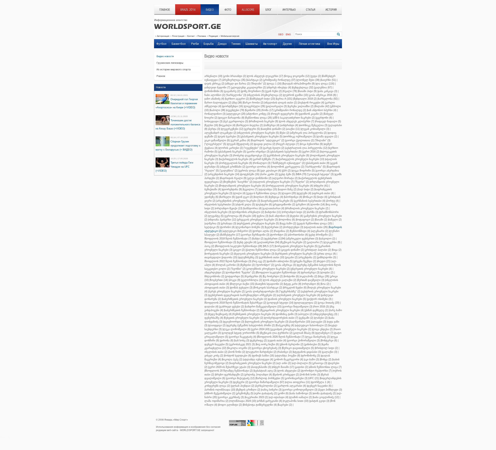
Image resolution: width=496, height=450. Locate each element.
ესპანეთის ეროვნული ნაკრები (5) (261, 136)
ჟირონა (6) (226, 340)
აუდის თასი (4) (277, 340)
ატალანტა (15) (268, 189)
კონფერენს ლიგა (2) (217, 385)
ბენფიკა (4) (276, 196)
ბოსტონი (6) (291, 276)
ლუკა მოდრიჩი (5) (303, 170)
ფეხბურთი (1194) (275, 238)
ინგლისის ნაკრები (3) (217, 212)
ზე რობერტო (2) (273, 276)
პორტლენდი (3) (293, 227)
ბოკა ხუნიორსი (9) (311, 144)
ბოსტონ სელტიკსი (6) (237, 355)
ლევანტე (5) (216, 215)
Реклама (201, 36)
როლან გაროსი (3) (227, 264)
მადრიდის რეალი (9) (233, 178)
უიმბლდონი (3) (326, 257)
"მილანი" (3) (322, 140)
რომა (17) (268, 110)
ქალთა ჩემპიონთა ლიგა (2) (263, 249)
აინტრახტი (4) (289, 125)
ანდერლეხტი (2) (214, 272)
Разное (161, 76)
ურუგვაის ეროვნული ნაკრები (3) (258, 219)
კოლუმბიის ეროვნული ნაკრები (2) (268, 268)
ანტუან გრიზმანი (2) (233, 166)
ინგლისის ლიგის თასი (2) (281, 102)
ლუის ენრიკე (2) (214, 83)
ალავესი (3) (319, 321)
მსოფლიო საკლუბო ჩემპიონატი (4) (278, 272)
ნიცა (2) (336, 249)
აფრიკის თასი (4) (323, 193)
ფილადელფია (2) (306, 302)
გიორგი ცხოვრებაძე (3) (266, 348)
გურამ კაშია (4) (240, 140)
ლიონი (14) (318, 204)
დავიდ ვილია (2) (264, 144)
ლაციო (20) (289, 193)
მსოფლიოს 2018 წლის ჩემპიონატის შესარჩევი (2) (235, 302)
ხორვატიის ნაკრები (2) (219, 253)
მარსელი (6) (227, 196)
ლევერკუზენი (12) (232, 128)
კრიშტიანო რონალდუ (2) (290, 110)
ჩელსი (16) (211, 125)
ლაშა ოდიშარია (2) (216, 400)
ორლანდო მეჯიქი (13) (228, 208)
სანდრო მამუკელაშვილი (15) (263, 306)
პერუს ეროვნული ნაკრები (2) (227, 291)
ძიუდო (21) (324, 261)
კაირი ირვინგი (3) (258, 151)
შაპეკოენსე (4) (285, 325)
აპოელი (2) (306, 314)
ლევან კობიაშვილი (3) (315, 128)
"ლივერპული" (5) (215, 144)
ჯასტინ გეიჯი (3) (319, 400)
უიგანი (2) (292, 257)
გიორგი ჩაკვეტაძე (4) (242, 336)
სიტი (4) (322, 196)
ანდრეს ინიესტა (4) (279, 87)
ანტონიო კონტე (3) (258, 113)
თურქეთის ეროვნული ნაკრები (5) (258, 223)
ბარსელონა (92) (328, 98)
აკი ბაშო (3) (311, 359)
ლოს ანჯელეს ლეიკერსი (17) (265, 76)
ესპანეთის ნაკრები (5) (232, 151)
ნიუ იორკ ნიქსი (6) (267, 344)
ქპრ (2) (286, 170)
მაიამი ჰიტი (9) (307, 91)
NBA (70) (301, 174)
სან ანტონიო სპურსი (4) (321, 110)
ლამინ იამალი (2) (301, 397)
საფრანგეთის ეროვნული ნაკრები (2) (253, 363)
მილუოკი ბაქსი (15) (242, 283)
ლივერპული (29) (254, 106)
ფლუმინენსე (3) (248, 257)
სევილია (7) (250, 189)
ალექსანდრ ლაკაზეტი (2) (220, 132)
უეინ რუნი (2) (274, 91)
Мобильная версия (230, 36)
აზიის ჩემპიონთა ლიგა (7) (325, 367)
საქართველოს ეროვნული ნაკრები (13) (300, 159)
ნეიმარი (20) (253, 110)
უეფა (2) (316, 76)
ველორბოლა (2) (252, 280)
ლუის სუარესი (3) (229, 136)
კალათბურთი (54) (268, 242)
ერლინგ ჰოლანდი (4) (258, 374)
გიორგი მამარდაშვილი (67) (267, 382)
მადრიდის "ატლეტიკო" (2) (267, 140)
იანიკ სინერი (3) (272, 389)
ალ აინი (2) (284, 363)
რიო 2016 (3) (321, 306)
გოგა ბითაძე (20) (328, 302)
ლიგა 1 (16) (274, 83)
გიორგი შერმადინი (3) (255, 234)
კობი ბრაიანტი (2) (235, 76)
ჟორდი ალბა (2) (263, 231)
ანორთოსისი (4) (298, 234)
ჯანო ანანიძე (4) (214, 98)
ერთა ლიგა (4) (327, 253)
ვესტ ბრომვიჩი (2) (320, 234)
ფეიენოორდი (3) (234, 321)
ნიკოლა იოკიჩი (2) (239, 348)
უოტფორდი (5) (235, 276)
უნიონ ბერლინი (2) (291, 344)
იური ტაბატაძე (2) (266, 393)
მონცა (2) (325, 359)
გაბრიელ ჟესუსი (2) (232, 306)
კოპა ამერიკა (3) (285, 264)
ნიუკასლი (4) (227, 125)
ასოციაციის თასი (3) (216, 287)
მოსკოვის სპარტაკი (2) (268, 287)
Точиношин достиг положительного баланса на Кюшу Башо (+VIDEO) (178, 124)
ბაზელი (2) (335, 219)
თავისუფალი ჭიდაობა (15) (220, 257)
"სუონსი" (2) (238, 268)
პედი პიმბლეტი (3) (330, 389)
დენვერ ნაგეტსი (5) (216, 344)
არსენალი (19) (213, 76)
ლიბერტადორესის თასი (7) (281, 317)
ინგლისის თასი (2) (215, 351)
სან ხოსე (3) (242, 340)
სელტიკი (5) (211, 227)
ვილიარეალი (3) (276, 106)
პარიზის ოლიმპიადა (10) (219, 389)
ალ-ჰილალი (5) (302, 363)
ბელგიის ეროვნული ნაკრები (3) (254, 253)
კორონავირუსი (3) (296, 378)
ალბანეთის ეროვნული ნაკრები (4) (298, 295)
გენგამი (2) (306, 317)
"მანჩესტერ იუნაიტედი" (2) (288, 163)
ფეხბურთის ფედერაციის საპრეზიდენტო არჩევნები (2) (242, 295)
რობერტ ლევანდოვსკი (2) (250, 155)
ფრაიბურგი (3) (310, 272)
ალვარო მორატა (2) (285, 178)
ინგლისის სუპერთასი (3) (219, 204)
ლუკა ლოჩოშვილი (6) (236, 329)
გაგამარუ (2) (232, 91)
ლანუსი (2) (321, 317)
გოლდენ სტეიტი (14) (280, 302)
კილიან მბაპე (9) (304, 332)
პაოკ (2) (209, 246)
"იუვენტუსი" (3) (253, 147)
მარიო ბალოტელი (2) (217, 102)
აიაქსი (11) (293, 128)
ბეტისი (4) (297, 215)
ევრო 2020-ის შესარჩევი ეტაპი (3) (229, 367)
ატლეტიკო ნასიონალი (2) (311, 325)
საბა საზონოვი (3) (301, 393)
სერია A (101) (284, 98)
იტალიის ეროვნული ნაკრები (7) (274, 181)
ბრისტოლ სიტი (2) (326, 348)
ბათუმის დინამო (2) (273, 128)
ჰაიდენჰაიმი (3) (261, 367)
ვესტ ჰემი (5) (287, 174)
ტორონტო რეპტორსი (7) (317, 370)
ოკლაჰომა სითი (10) (295, 400)
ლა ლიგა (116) (325, 83)
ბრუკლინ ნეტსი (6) (295, 287)
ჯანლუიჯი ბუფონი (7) (217, 87)
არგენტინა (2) (307, 257)
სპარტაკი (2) (254, 79)
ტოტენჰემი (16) (250, 174)
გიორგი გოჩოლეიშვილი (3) (300, 389)
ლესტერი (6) (264, 204)
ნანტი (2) (258, 238)
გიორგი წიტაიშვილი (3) (297, 306)
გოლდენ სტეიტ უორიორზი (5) (240, 332)
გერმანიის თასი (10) (271, 257)
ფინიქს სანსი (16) (263, 355)
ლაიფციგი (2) (217, 325)
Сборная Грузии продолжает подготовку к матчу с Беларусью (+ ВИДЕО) (178, 145)
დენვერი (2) (241, 382)
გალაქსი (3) (329, 351)
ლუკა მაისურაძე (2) (318, 336)
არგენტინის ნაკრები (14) (224, 174)
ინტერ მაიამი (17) (283, 367)
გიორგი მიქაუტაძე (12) (240, 378)
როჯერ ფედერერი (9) (284, 113)
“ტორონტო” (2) (265, 264)
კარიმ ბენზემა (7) (264, 159)
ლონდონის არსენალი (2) (248, 212)
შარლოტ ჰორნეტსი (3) (270, 378)
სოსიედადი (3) (213, 121)
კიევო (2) (239, 249)
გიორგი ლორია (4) (258, 166)
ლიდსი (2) (327, 272)
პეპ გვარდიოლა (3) (236, 121)
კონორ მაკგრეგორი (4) (288, 359)
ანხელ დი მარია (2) (238, 83)
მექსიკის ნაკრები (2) (293, 242)
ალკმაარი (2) (320, 231)
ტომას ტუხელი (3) (241, 287)
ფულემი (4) (304, 193)
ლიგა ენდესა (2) (322, 329)
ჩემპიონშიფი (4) (300, 231)
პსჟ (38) (237, 102)
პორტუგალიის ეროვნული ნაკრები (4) (289, 185)
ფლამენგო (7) (324, 332)
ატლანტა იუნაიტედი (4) (258, 359)
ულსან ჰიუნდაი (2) (242, 385)
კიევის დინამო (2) (293, 249)
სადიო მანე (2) (287, 189)
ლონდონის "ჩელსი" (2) (240, 272)
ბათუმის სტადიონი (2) (269, 283)
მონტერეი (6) (329, 340)
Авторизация (163, 36)
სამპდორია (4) (253, 208)
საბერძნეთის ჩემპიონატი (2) (241, 310)
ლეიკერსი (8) (332, 242)
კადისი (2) (301, 367)
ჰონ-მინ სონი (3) (310, 374)
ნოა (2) (325, 283)
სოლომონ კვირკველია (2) (287, 166)
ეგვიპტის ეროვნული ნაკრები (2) (291, 329)
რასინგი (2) (285, 351)
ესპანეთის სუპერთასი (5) (286, 151)
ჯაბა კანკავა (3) (327, 91)
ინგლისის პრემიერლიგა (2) (265, 95)
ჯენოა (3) (262, 215)
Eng (288, 34)
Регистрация (178, 36)
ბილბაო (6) (261, 196)
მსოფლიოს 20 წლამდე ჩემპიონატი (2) (229, 370)
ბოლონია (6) (287, 219)
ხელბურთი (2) (273, 227)
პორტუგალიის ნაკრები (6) (236, 163)
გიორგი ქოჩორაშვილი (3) (304, 340)
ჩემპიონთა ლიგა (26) (259, 117)
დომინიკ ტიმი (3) (286, 314)
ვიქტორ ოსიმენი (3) (319, 299)
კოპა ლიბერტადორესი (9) (262, 291)
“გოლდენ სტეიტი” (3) (321, 174)
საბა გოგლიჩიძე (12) (326, 397)
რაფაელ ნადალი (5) (328, 121)
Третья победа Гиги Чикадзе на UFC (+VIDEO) (174, 166)
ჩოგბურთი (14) (219, 280)
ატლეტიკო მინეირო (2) (237, 231)
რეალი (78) (290, 91)
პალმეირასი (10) (300, 321)
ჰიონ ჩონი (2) (237, 351)
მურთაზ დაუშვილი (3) (311, 280)
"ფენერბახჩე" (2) (290, 291)
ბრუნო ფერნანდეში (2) (229, 374)
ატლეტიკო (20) (236, 113)
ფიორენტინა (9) (232, 189)
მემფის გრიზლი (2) (248, 389)
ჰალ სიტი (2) (305, 189)
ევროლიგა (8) (233, 215)
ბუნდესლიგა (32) (302, 87)
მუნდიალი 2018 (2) (305, 98)
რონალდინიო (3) (215, 113)
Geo (280, 34)
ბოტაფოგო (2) (305, 219)
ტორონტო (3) (279, 234)
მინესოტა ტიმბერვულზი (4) (260, 404)
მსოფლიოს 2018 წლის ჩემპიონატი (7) (227, 238)
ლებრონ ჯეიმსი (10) (295, 95)
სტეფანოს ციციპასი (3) (307, 351)
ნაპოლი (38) (217, 110)
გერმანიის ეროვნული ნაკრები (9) (288, 155)
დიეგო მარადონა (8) (231, 117)
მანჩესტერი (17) (230, 234)
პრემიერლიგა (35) (234, 79)
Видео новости (165, 56)
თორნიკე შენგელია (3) (313, 125)
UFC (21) (314, 378)
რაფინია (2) (281, 231)
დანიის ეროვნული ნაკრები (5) (287, 299)
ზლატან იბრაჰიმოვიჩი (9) (299, 83)
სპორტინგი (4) (293, 196)
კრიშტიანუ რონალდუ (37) (279, 79)
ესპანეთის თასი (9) (317, 163)
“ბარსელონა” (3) (236, 95)
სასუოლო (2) (327, 238)
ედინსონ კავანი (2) (311, 113)
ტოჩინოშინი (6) (213, 91)
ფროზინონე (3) (310, 355)
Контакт (191, 36)
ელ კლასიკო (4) (271, 170)
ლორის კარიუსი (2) (231, 147)
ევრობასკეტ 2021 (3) (242, 344)
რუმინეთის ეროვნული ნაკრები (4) (254, 314)
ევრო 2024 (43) (261, 329)
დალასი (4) (211, 306)
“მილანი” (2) (258, 83)
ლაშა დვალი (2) (327, 136)
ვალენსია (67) (323, 87)
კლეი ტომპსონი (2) (259, 178)
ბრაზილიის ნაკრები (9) (263, 121)
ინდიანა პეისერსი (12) (222, 219)
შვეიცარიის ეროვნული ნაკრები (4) (282, 310)
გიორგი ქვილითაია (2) (300, 140)
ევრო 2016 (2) (311, 151)
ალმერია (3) (212, 223)
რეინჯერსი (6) (253, 276)
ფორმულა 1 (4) (320, 382)
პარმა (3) (312, 212)
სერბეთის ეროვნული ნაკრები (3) (296, 253)
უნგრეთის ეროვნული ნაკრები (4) (311, 268)
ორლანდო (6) (311, 283)
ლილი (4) (239, 193)
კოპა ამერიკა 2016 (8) (322, 95)
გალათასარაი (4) (273, 208)
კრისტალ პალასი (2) (318, 249)
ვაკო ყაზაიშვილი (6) (217, 140)
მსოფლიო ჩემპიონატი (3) (220, 242)
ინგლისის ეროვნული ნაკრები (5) (258, 132)
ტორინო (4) (228, 227)
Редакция (213, 36)
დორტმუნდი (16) (233, 106)
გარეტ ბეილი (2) (274, 147)
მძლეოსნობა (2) (214, 276)
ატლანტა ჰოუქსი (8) (287, 355)
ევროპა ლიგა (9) (249, 170)
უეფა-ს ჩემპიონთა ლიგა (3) (264, 193)
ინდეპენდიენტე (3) (325, 314)
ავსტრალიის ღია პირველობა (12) (306, 147)
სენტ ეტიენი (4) (247, 242)
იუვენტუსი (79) (235, 110)
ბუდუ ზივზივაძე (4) (220, 314)
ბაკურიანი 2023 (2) (256, 397)
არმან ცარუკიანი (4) (269, 400)
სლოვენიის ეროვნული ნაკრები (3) (266, 321)
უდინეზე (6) (211, 196)
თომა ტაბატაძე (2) (324, 393)
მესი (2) (284, 132)
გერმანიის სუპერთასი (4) (309, 200)
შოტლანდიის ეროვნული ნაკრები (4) (242, 185)
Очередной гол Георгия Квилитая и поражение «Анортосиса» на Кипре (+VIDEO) (177, 103)
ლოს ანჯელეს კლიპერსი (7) (296, 121)
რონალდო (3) (261, 163)
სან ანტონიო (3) (279, 215)
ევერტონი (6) (324, 117)
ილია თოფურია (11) (297, 382)
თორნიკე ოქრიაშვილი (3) (300, 136)
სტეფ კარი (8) (292, 283)
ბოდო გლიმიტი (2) (230, 404)
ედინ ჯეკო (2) (244, 196)
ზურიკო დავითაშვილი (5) (298, 348)
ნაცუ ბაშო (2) (288, 223)
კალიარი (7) (315, 242)
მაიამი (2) (321, 219)
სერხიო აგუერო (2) (237, 98)
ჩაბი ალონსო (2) (214, 95)
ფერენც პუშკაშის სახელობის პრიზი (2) (251, 325)
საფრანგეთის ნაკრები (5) (277, 200)
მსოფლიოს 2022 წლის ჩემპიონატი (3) (227, 261)
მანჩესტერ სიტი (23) (262, 98)
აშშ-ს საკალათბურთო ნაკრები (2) (294, 117)
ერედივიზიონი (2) (284, 204)
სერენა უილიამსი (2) (300, 106)
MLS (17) (269, 246)
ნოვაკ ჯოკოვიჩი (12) (297, 76)
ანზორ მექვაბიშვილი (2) (220, 393)
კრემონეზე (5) (244, 393)
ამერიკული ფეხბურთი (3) (302, 238)
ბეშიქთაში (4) (212, 189)
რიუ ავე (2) (259, 261)
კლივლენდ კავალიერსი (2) (249, 87)
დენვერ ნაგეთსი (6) (319, 385)
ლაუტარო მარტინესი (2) (261, 351)
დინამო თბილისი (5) (280, 261)
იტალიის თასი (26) (316, 227)
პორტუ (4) (333, 200)
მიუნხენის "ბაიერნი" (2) (238, 181)
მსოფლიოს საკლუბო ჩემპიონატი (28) (238, 246)
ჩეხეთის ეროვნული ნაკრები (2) (243, 317)
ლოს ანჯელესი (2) (289, 370)
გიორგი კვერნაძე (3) (231, 397)
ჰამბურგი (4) (271, 125)
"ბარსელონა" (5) (315, 166)
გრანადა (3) (228, 223)
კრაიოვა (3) (320, 363)
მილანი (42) (322, 106)
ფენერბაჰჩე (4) (213, 317)
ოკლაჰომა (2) (308, 276)
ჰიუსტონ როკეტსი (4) (311, 102)
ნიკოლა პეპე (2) (232, 359)
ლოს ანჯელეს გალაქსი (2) (279, 280)
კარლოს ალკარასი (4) (292, 385)
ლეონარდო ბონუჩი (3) (250, 227)
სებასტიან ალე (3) (265, 370)
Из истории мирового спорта (174, 69)
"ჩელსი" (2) (302, 181)
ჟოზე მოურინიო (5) (252, 91)
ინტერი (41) (321, 185)
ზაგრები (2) (285, 404)
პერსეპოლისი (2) (266, 385)
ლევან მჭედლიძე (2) (240, 144)
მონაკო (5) (309, 196)
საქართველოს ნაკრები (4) (236, 159)
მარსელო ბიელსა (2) (250, 125)
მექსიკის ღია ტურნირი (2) (276, 332)
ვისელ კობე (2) (213, 355)
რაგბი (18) (250, 215)
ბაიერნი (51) (328, 79)
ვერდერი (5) (252, 128)
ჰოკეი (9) (234, 280)
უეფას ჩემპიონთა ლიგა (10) (314, 223)
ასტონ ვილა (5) (245, 204)
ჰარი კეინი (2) (269, 174)
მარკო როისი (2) (253, 102)
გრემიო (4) (303, 204)
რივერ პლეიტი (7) (288, 144)
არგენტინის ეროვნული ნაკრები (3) (238, 200)
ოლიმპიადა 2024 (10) (243, 400)
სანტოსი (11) (273, 212)
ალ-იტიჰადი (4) (278, 397)
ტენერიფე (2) (259, 340)
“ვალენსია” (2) (229, 170)
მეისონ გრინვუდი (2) (286, 374)
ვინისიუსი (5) (313, 344)
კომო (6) (283, 393)
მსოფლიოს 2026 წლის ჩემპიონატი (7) (280, 336)
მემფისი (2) (248, 264)
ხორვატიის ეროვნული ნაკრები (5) (296, 246)
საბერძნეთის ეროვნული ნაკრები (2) (244, 299)
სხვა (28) (324, 276)
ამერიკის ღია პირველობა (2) (309, 132)
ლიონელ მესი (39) (308, 79)
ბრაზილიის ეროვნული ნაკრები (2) (307, 208)
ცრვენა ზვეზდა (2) (305, 261)
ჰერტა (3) (214, 128)
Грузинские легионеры (170, 62)
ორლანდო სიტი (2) (294, 212)
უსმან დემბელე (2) (316, 310)
